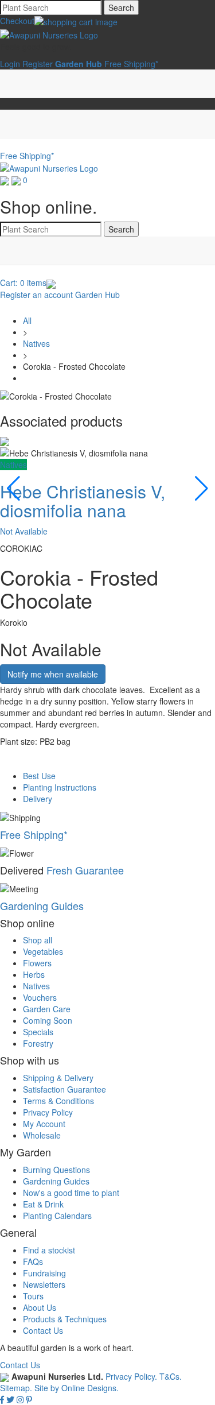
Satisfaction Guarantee (64, 1089)
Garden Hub (97, 294)
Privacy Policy (48, 1112)
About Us (39, 1307)
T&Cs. (170, 1376)
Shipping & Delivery (58, 1077)
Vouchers (40, 997)
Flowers (37, 963)
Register (37, 63)
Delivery (37, 798)
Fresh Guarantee (85, 869)
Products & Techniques (65, 1319)
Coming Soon (47, 1020)
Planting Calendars (57, 1215)
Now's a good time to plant (71, 1192)
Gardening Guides (42, 905)
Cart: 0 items (23, 282)
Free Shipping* (131, 63)
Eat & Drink (43, 1204)
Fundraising (44, 1273)
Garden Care (47, 1009)
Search (121, 7)
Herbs (34, 974)
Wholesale (42, 1135)
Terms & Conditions (58, 1100)
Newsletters (44, 1284)
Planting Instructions (59, 787)
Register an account (36, 294)
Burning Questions (56, 1169)
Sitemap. (16, 1388)
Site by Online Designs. (76, 1388)
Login (10, 63)
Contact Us (43, 1330)
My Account (44, 1123)
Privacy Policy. (132, 1376)
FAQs (33, 1261)
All (27, 320)
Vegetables (43, 951)
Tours (33, 1296)
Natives (36, 343)
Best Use (39, 775)
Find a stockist (49, 1250)
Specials (38, 1032)
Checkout (17, 20)
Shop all (37, 940)
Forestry (38, 1043)
